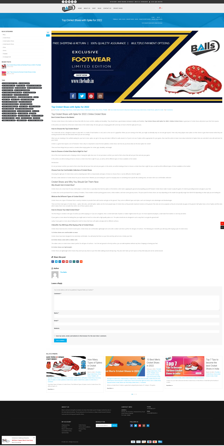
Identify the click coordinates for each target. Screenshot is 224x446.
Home (80, 8)
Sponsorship (144, 1)
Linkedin (148, 424)
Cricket (36, 97)
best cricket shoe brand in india (118, 110)
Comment (57, 293)
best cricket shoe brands (34, 88)
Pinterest (63, 261)
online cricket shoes (8, 118)
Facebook (52, 261)
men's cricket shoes (96, 380)
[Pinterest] (69, 1)
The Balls (57, 110)
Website (56, 328)
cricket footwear (65, 378)
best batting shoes (7, 88)
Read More (50, 388)
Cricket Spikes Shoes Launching (24, 108)
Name (56, 313)
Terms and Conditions (84, 426)
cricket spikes (23, 106)
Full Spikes (175, 368)
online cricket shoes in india (129, 378)
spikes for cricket (159, 110)
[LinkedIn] (75, 1)
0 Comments (169, 110)
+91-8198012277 (151, 407)
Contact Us (107, 8)
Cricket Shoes (118, 8)
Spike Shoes (36, 118)
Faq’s (80, 430)
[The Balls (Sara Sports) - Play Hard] (69, 8)
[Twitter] (66, 1)
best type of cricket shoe (54, 378)
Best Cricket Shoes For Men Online (11, 92)
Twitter (56, 261)
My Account (113, 1)
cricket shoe (5, 99)
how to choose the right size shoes (81, 380)
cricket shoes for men (25, 101)
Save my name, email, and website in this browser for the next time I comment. (81, 336)
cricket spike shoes (34, 106)
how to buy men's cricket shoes (63, 380)
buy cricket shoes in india (21, 94)
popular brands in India (54, 382)
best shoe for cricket (29, 92)
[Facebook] (63, 1)
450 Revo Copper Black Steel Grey (22, 440)
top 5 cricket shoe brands (35, 120)
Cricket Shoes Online (26, 104)
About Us (137, 1)
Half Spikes (195, 368)
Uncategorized (7, 57)
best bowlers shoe (20, 88)
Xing (74, 261)
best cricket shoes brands (22, 90)
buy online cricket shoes (25, 97)
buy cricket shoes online (9, 97)
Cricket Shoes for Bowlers (9, 101)
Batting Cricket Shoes (8, 85)
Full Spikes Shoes (23, 113)
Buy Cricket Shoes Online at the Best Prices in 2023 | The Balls (24, 65)
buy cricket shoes (141, 110)
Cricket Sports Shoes (89, 110)
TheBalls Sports (21, 120)
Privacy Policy (82, 428)
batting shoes (21, 85)
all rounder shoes (24, 83)
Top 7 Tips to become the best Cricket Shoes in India (21, 72)
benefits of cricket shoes (34, 85)
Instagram (143, 424)
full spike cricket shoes (24, 111)
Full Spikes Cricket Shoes (185, 368)
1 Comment (84, 382)
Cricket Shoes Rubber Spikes (10, 106)
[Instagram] (72, 1)
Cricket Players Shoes (198, 366)
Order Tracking (122, 1)
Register (160, 1)
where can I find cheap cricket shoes (69, 382)
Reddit (81, 261)
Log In (152, 1)
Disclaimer (64, 426)
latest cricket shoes (24, 115)
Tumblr (77, 261)
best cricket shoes (132, 110)
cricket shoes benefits (83, 378)
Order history (82, 424)
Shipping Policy (66, 424)
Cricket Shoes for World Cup (10, 104)
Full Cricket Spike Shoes (8, 111)
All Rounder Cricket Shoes (9, 83)
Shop (94, 8)
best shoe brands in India (94, 376)
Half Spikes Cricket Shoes (205, 368)
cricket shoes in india (116, 378)
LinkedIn (60, 261)
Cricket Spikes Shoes (78, 110)
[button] (132, 393)
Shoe (97, 110)
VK (70, 261)
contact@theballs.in (152, 412)
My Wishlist (130, 1)
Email (67, 261)
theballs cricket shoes (8, 120)
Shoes (101, 110)
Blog (99, 8)
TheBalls (105, 110)
